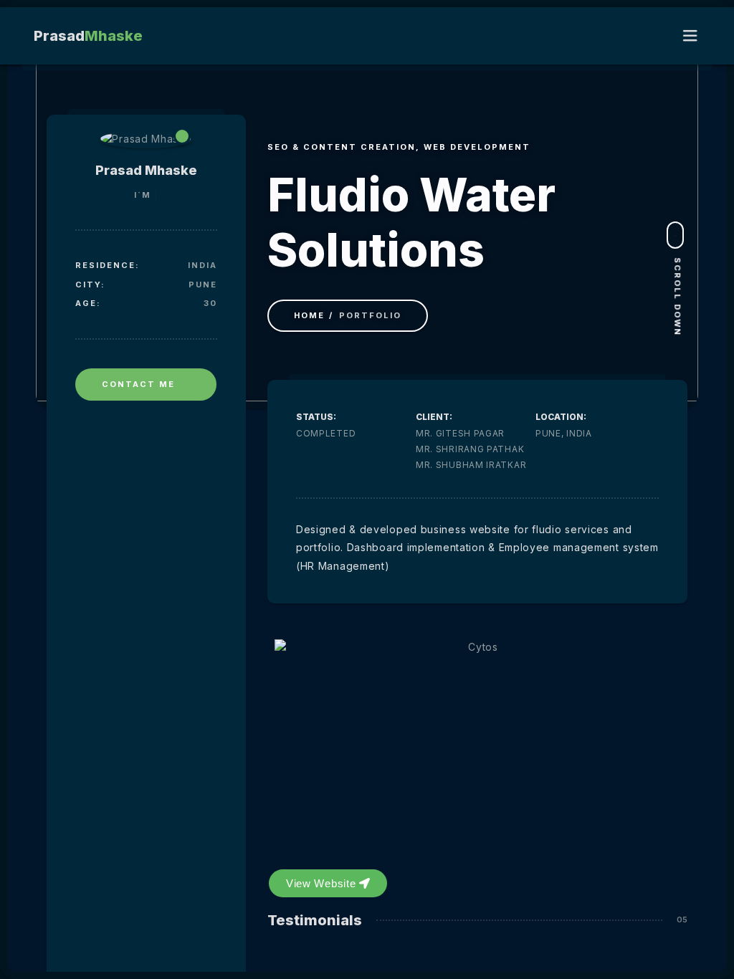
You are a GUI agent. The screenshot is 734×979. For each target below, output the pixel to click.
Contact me (138, 384)
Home (309, 315)
